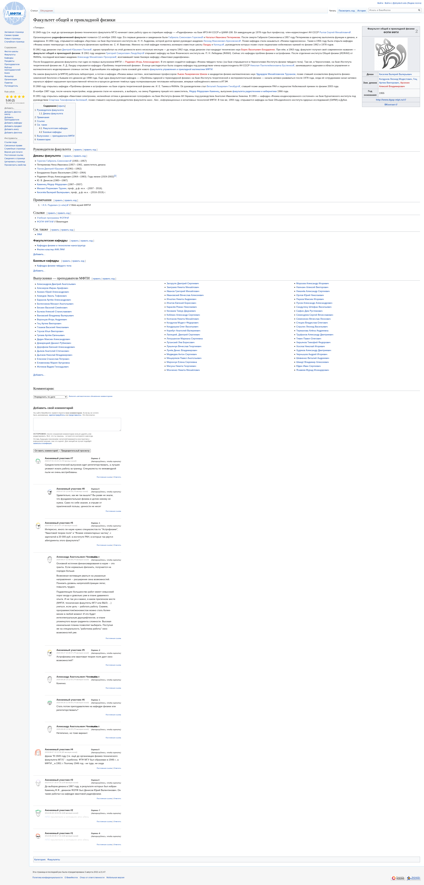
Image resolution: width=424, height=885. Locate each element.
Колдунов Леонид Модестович (395, 79)
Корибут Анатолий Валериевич (183, 330)
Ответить (117, 477)
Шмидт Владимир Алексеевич (312, 362)
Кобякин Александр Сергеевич (183, 314)
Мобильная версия (115, 877)
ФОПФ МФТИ (44, 221)
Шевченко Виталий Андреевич (312, 358)
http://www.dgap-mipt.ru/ (390, 99)
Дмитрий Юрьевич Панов (75, 49)
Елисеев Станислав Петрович (53, 359)
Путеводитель (11, 86)
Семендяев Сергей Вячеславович (314, 314)
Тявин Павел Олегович (308, 338)
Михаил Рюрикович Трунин (51, 188)
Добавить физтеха (13, 132)
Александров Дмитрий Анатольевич (56, 284)
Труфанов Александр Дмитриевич (314, 334)
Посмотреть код (347, 10)
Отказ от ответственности (92, 877)
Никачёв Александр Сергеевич (313, 291)
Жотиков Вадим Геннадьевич (53, 366)
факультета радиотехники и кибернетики (254, 91)
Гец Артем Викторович (49, 323)
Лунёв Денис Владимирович (182, 350)
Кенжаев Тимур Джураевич (181, 311)
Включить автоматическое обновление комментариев (90, 396)
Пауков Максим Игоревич (310, 299)
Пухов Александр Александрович (314, 303)
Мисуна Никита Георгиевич (181, 366)
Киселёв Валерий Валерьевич (53, 192)
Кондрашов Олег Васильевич (182, 326)
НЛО (47, 816)
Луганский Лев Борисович (180, 342)
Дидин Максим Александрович (53, 339)
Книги (7, 73)
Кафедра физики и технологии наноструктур (61, 245)
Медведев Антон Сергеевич (182, 354)
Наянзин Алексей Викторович (312, 287)
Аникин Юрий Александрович (53, 291)
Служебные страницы (14, 149)
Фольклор (9, 76)
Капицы (218, 44)
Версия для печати (13, 152)
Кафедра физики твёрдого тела (54, 265)
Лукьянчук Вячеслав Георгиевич (184, 346)
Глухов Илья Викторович (50, 331)
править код (90, 149)
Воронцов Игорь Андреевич (52, 319)
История (361, 10)
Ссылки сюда (10, 142)
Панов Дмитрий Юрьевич (51, 168)
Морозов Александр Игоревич (312, 283)
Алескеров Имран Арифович (52, 288)
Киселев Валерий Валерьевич (395, 74)
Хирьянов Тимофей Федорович (313, 342)
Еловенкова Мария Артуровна (53, 362)
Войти (380, 3)
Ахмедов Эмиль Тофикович (52, 295)
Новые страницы (12, 38)
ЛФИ (39, 234)
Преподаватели (12, 64)
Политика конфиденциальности (47, 877)
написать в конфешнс (42, 443)
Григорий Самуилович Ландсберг (124, 53)
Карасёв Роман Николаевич (182, 307)
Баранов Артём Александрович (54, 299)
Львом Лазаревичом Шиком (192, 74)
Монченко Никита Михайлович (183, 370)
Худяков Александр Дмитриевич (313, 350)
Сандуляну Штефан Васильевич (313, 307)
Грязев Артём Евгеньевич (51, 335)
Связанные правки (13, 145)
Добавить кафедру (13, 123)
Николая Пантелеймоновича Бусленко (271, 65)
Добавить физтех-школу (13, 113)
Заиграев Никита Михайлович (183, 287)
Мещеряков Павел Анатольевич (184, 358)
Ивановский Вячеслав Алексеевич (185, 295)
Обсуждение (46, 10)
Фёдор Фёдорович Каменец (204, 91)
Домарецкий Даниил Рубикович (54, 343)
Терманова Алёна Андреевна (312, 330)
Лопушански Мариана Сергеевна (185, 338)
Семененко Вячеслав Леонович (313, 318)
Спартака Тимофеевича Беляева (67, 100)
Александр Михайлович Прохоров (95, 57)
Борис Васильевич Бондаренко (258, 49)
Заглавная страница (14, 32)
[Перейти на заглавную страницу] (14, 13)
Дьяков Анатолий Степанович (53, 351)
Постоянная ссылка (104, 477)
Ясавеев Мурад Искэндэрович (312, 370)
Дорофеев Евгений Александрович (56, 347)
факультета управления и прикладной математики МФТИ (181, 69)
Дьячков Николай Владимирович (54, 355)
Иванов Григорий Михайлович (183, 291)
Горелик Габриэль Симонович (53, 160)
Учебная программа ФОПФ (52, 217)
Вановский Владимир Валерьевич (55, 315)
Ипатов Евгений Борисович (181, 303)
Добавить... (39, 254)
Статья (34, 10)
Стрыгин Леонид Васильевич (312, 326)
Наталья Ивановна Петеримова (223, 37)
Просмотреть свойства (15, 165)
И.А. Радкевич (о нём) (54, 205)
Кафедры (8, 58)
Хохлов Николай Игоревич (310, 346)
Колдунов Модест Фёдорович (182, 322)
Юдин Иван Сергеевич (308, 366)
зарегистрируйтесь (57, 415)
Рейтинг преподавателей (12, 68)
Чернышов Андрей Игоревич (311, 354)
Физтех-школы (11, 51)
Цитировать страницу (14, 161)
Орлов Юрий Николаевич (310, 295)
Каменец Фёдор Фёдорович (52, 184)
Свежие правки (11, 35)
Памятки (8, 83)
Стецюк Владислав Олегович (312, 322)
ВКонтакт (390, 104)
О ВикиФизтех (71, 877)
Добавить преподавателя (11, 118)
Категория (39, 859)
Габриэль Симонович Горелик (184, 37)
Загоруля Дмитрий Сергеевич (183, 283)
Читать (332, 10)
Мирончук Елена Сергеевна (182, 362)
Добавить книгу (11, 129)
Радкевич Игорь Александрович (142, 61)
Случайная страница (14, 42)
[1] (115, 176)
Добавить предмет (13, 126)
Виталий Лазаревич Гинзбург (222, 86)
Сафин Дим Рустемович (309, 311)
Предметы (9, 61)
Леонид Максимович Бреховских (221, 41)
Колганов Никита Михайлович (183, 318)
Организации (10, 79)
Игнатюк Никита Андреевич (181, 299)
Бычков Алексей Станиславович (54, 311)
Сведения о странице (14, 158)
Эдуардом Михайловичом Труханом (275, 74)
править (78, 149)
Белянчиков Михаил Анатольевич (55, 303)
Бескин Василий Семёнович (52, 307)
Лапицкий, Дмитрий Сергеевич (183, 334)
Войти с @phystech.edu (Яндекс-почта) (403, 3)
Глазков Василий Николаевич (53, 327)
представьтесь (75, 415)
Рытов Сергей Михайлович (334, 32)
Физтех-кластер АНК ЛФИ (51, 249)
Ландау (207, 44)
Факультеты (53, 859)
